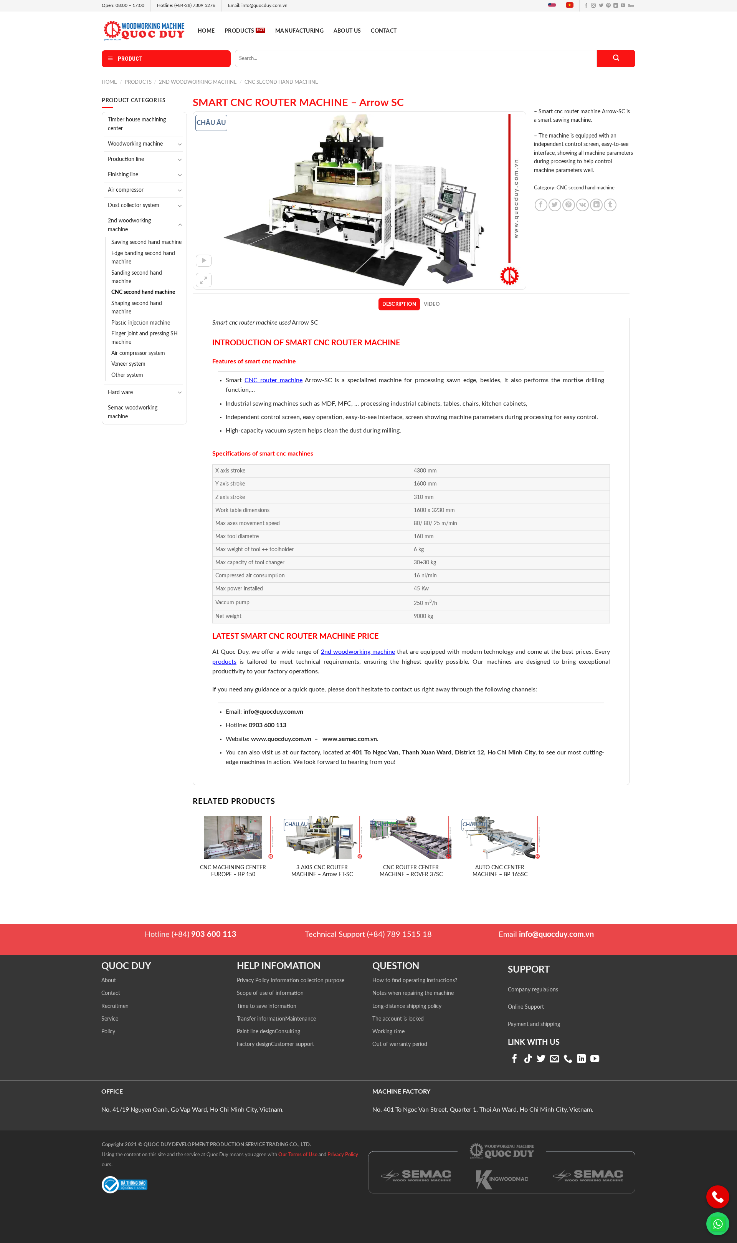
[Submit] (616, 58)
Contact (384, 31)
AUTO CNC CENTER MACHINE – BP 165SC (500, 871)
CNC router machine (273, 380)
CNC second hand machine (281, 82)
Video (432, 304)
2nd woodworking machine (198, 82)
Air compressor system (138, 353)
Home (206, 31)
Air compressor (126, 190)
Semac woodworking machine (132, 412)
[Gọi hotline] (717, 1196)
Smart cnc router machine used (251, 323)
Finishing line (123, 174)
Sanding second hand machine (136, 277)
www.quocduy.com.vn (281, 739)
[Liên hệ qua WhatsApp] (717, 1223)
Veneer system (128, 364)
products (224, 662)
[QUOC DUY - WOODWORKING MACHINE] (144, 30)
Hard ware (120, 392)
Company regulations (533, 990)
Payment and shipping (534, 1024)
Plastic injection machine (140, 323)
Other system (127, 375)
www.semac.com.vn (349, 739)
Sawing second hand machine (146, 242)
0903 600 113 (267, 725)
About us (347, 31)
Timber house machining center (137, 124)
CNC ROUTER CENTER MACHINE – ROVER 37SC (411, 871)
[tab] (399, 304)
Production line (126, 159)
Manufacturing (299, 31)
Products (239, 31)
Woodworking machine (135, 144)
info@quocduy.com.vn (273, 712)
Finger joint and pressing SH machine (144, 338)
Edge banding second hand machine (143, 258)
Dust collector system (133, 205)
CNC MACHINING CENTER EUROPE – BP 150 (233, 871)
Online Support (526, 1007)
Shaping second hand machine (136, 308)
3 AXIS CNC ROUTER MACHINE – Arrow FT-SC (322, 871)
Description (399, 304)
